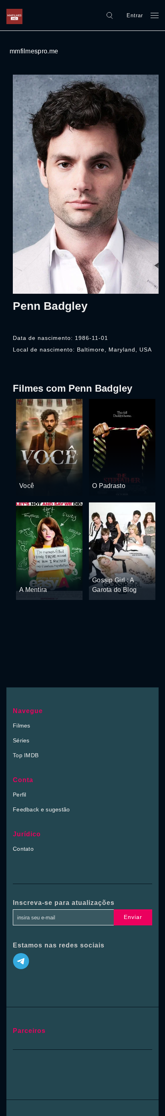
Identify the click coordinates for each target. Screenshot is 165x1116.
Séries (21, 740)
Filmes (21, 725)
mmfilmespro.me (34, 51)
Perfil (19, 794)
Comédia (31, 574)
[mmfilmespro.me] (16, 15)
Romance (52, 471)
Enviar (133, 917)
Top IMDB (25, 755)
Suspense (105, 471)
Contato (23, 849)
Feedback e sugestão (41, 809)
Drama (28, 471)
